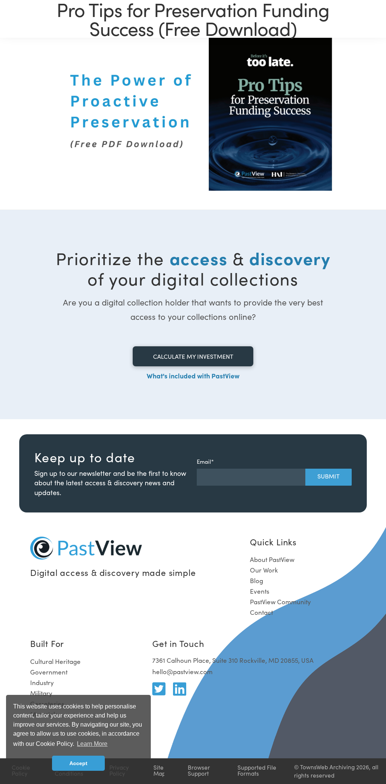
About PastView (272, 559)
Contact (261, 612)
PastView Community (280, 601)
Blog (256, 580)
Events (259, 591)
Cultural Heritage (55, 661)
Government (48, 672)
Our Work (264, 570)
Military (41, 693)
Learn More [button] (92, 744)
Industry (42, 682)
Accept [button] (78, 763)
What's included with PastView (193, 375)
